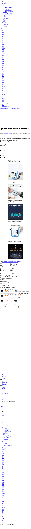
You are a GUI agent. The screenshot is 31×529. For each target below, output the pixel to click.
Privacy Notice (3, 378)
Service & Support (4, 22)
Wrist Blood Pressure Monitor (8, 14)
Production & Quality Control (6, 23)
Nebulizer (4, 16)
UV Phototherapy (5, 15)
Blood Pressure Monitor (5, 382)
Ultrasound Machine (4, 381)
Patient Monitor (5, 428)
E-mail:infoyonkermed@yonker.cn (6, 393)
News (2, 389)
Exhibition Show (5, 21)
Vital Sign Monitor (7, 8)
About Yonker (5, 19)
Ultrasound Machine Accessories (9, 11)
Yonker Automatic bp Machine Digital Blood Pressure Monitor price (10, 262)
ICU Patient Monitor (7, 429)
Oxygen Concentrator (4, 384)
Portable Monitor (7, 9)
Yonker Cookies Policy (4, 377)
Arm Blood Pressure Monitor (8, 13)
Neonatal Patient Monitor (8, 431)
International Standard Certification (7, 445)
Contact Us (3, 449)
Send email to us (4, 402)
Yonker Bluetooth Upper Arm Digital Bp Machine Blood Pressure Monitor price (12, 261)
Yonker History (5, 20)
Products (3, 5)
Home (2, 104)
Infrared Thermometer (4, 383)
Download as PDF (13, 148)
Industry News (5, 26)
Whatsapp (1, 406)
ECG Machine (5, 12)
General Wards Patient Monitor (8, 7)
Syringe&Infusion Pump (6, 17)
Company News (5, 25)
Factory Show (3, 388)
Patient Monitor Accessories (8, 10)
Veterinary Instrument (5, 18)
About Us (3, 375)
